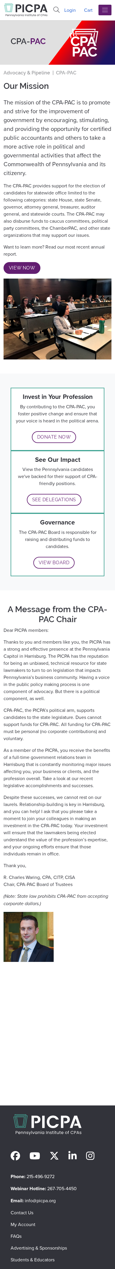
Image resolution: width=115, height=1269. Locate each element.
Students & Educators (33, 1259)
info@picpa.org (40, 1200)
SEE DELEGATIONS (54, 499)
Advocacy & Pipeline (27, 73)
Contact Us (22, 1212)
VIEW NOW (22, 268)
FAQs (16, 1236)
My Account (23, 1224)
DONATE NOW (54, 437)
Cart (88, 10)
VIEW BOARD (54, 562)
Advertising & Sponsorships (39, 1248)
